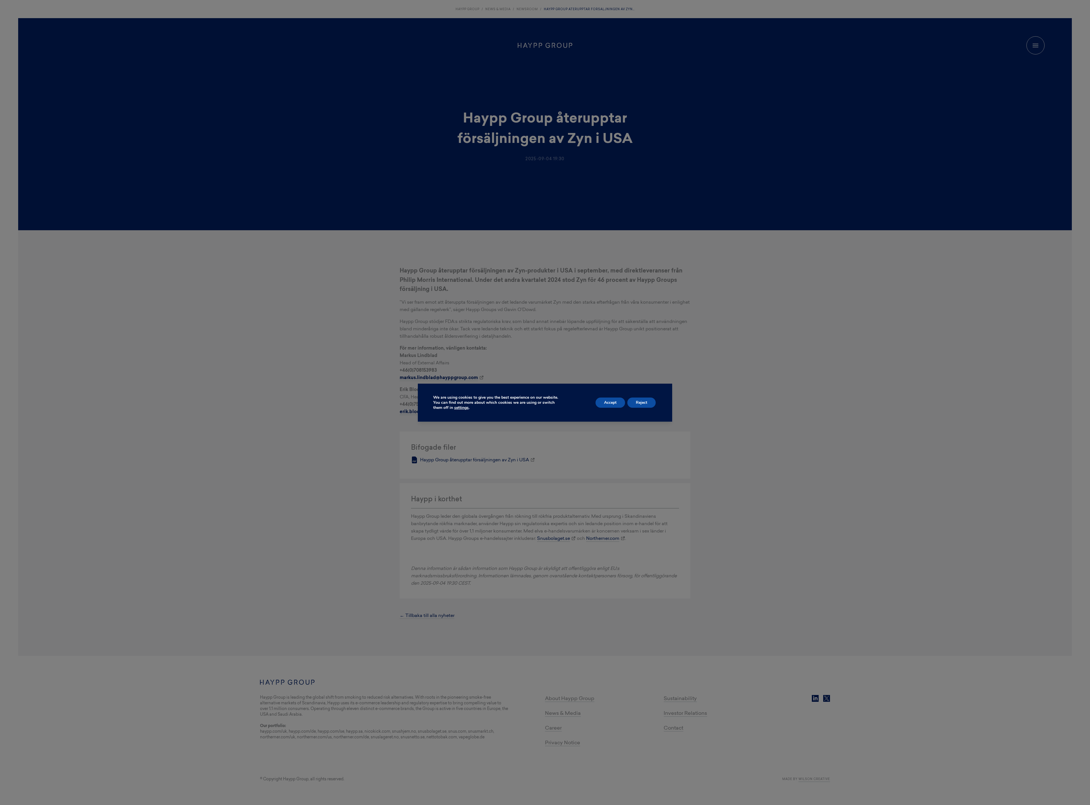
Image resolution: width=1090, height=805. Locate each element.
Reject (641, 402)
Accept (610, 402)
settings (461, 407)
